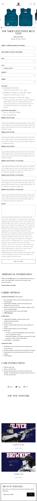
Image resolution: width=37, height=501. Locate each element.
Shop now (18, 477)
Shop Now (18, 448)
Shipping (13, 39)
